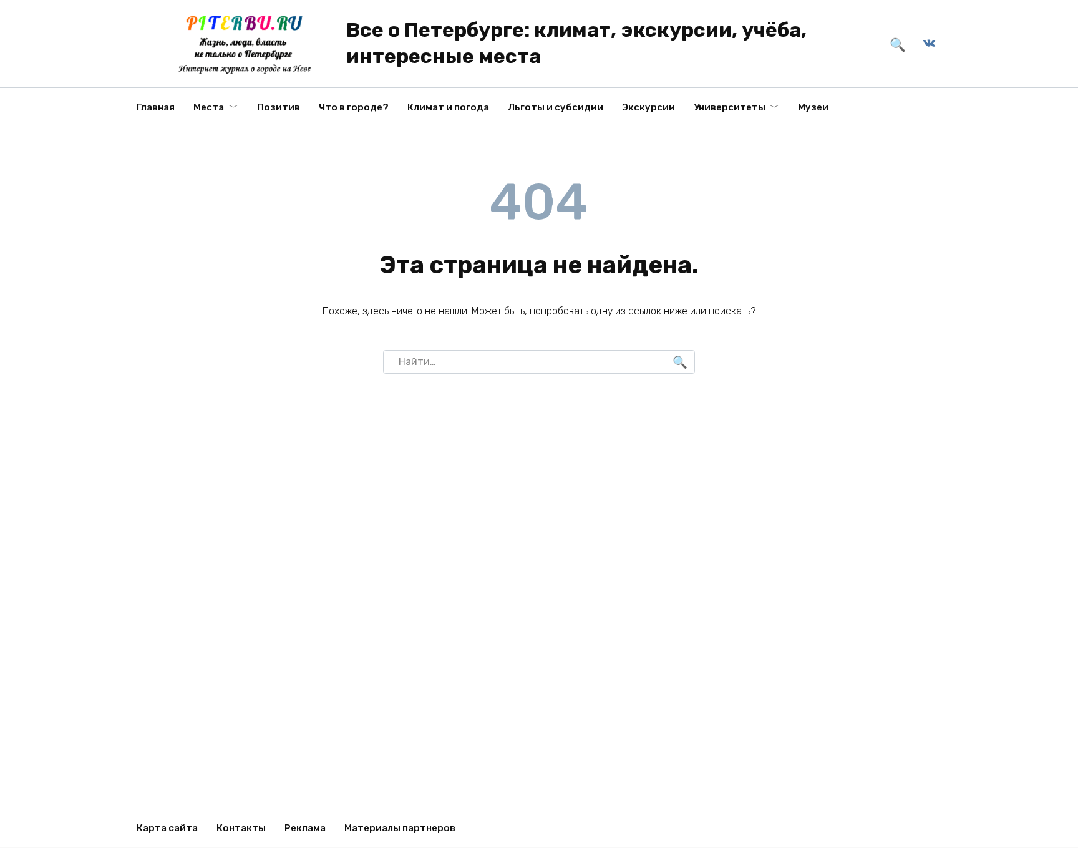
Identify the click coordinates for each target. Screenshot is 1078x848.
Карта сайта (167, 828)
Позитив (278, 107)
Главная (156, 107)
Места (208, 107)
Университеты (729, 107)
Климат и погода (448, 107)
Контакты (241, 828)
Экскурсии (648, 107)
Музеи (813, 107)
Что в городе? (354, 107)
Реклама (305, 828)
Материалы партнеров (399, 828)
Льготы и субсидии (555, 107)
